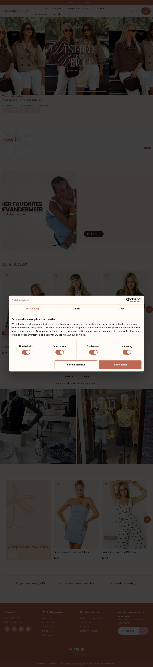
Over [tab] (121, 308)
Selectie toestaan (76, 364)
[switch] (59, 352)
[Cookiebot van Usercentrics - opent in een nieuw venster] (128, 300)
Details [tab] (76, 308)
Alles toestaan (120, 364)
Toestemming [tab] (32, 308)
